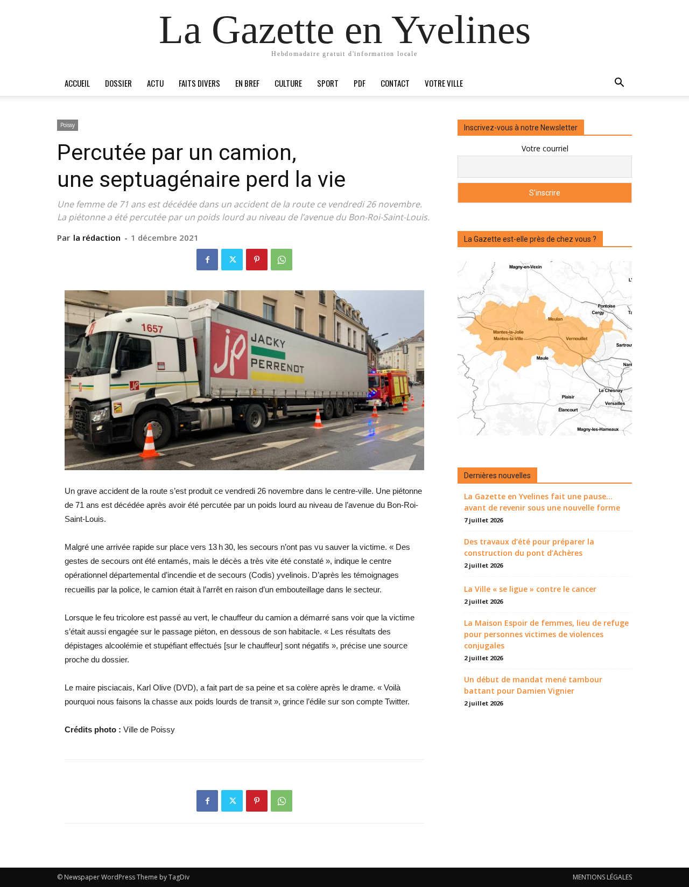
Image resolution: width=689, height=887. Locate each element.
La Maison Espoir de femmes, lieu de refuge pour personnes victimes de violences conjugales (546, 634)
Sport (328, 83)
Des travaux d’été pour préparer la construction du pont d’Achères (529, 547)
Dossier (118, 83)
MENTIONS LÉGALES (602, 877)
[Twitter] (232, 259)
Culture (288, 83)
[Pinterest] (257, 259)
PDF (359, 83)
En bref (247, 83)
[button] (619, 84)
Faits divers (199, 83)
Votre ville (444, 83)
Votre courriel (545, 148)
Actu (155, 83)
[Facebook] (207, 259)
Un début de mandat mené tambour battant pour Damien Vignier (533, 685)
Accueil (77, 83)
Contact (395, 83)
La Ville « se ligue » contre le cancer (530, 589)
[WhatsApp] (281, 259)
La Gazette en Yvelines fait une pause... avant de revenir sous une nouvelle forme (542, 502)
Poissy (67, 125)
